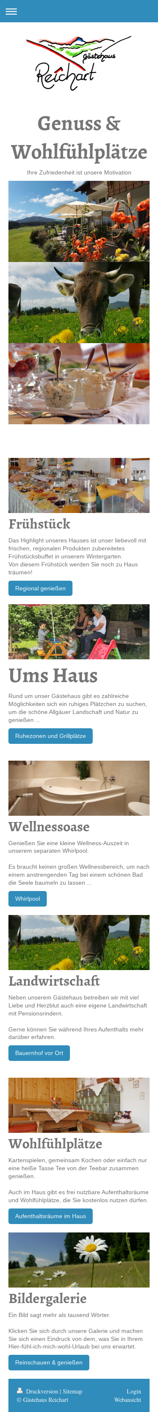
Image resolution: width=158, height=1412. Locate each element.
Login (134, 1391)
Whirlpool (27, 898)
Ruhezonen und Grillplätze (50, 735)
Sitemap (72, 1391)
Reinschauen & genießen (49, 1362)
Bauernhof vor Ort (39, 1053)
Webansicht (127, 1400)
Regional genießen (40, 588)
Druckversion (42, 1391)
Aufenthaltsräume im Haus (50, 1216)
